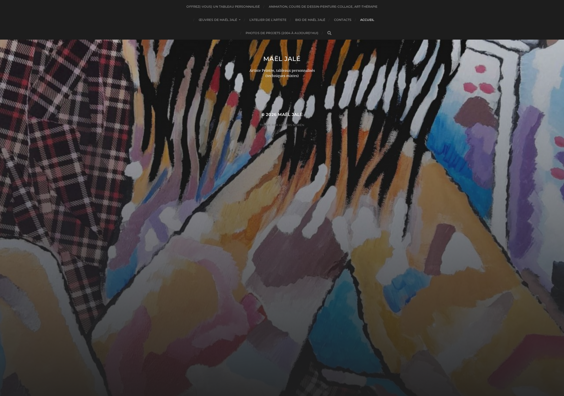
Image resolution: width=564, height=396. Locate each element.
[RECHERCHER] (329, 33)
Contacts (342, 20)
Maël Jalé (282, 58)
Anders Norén (291, 125)
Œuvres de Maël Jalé (218, 20)
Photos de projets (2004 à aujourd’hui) (282, 33)
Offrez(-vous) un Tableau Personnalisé (223, 7)
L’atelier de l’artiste (267, 20)
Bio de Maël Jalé (310, 20)
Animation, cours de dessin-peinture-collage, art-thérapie (323, 7)
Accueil (367, 20)
